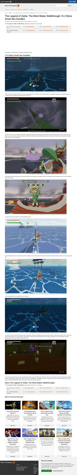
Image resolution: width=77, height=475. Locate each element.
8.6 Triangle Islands (29, 26)
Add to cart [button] (71, 1)
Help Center (32, 1)
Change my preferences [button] (58, 470)
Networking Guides (20, 470)
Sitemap (37, 1)
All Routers (36, 470)
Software (26, 1)
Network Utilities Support (21, 467)
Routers (16, 1)
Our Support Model (20, 468)
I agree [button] (43, 470)
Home (6, 13)
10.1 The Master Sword (63, 26)
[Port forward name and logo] (6, 1)
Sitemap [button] (32, 9)
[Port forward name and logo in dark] (12, 5)
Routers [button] (7, 9)
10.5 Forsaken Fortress (63, 30)
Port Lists (21, 1)
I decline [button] (49, 470)
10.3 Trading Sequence (30, 30)
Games (35, 472)
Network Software (37, 468)
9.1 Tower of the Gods (46, 26)
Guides (10, 13)
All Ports (35, 471)
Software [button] (19, 9)
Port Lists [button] (13, 9)
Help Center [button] (25, 9)
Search (69, 5)
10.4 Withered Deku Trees (47, 30)
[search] (40, 1)
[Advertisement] (38, 42)
